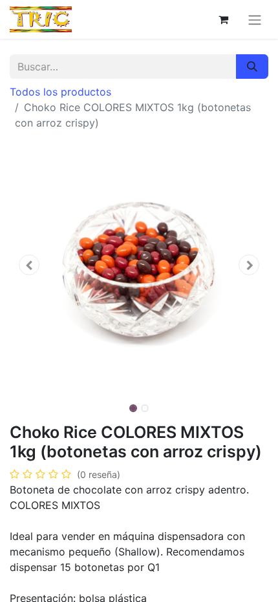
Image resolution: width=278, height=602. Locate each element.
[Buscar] (252, 66)
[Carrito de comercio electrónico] (223, 19)
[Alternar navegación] (254, 19)
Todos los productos (60, 91)
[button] (29, 264)
